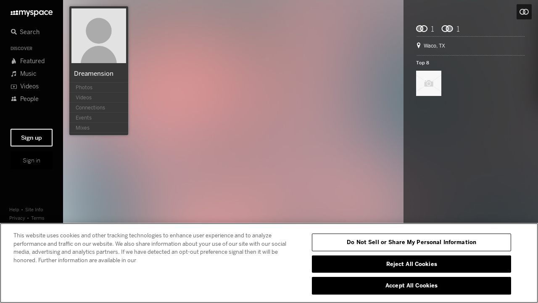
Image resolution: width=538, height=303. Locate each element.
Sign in (31, 160)
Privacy (17, 218)
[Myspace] (32, 11)
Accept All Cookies (411, 285)
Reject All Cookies (411, 264)
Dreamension (93, 73)
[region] (269, 263)
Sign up (31, 137)
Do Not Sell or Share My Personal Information (411, 242)
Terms (38, 218)
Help (14, 209)
